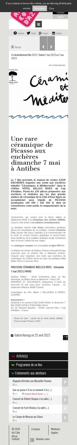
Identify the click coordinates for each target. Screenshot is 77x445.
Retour (16, 46)
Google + (46, 33)
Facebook (20, 33)
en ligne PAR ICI (56, 245)
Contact (16, 439)
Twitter (33, 33)
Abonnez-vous (43, 439)
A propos (35, 429)
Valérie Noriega (23, 335)
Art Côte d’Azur (16, 434)
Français (60, 12)
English (60, 17)
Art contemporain (57, 65)
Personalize (39, 8)
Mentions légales (55, 430)
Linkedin (58, 33)
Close (51, 8)
